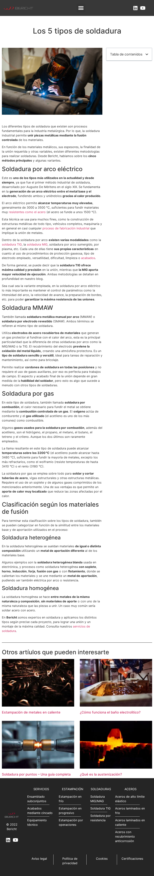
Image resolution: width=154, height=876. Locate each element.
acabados (87, 258)
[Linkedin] (135, 8)
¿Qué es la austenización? (101, 774)
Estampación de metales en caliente (31, 712)
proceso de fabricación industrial (65, 228)
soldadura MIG (37, 244)
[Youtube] (142, 8)
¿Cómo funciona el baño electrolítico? (110, 712)
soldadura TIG (12, 244)
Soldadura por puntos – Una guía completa (36, 774)
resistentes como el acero (27, 212)
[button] (81, 8)
